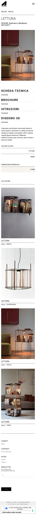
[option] (18, 55)
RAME (32, 157)
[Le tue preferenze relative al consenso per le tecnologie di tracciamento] (32, 510)
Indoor (4, 12)
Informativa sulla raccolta (11, 512)
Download (4, 95)
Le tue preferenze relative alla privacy (20, 508)
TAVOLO (11, 12)
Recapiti (3, 443)
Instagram (3, 462)
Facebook (3, 459)
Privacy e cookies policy (6, 451)
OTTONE (31, 151)
